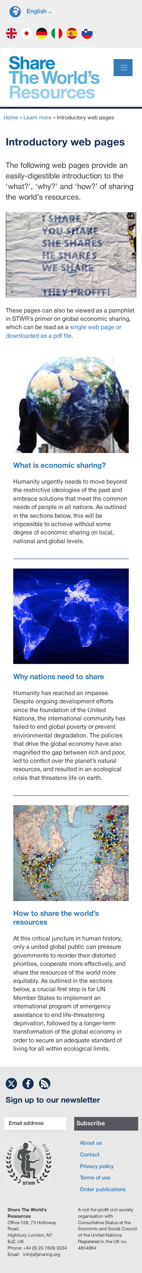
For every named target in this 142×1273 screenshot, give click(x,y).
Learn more (37, 118)
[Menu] (123, 67)
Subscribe (90, 1123)
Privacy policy (97, 1166)
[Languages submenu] (50, 12)
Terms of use (95, 1178)
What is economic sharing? (59, 465)
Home (11, 118)
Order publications (103, 1189)
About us (91, 1143)
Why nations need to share (58, 677)
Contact (90, 1155)
